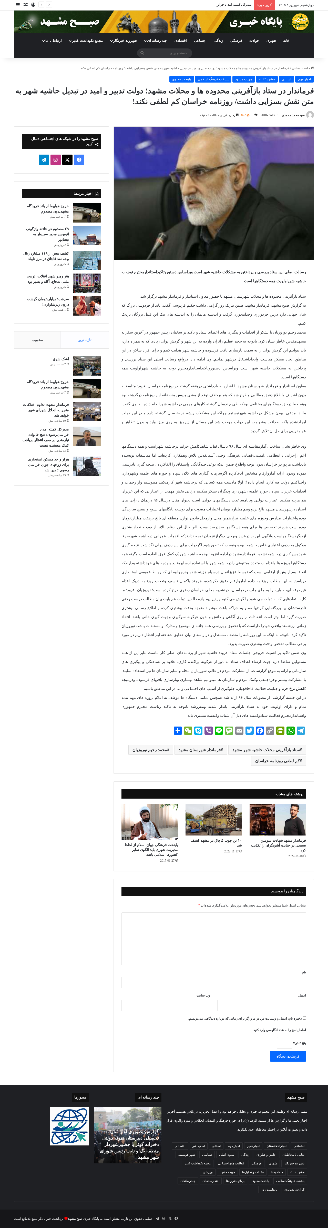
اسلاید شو (198, 1146)
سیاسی (207, 1154)
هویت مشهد (243, 79)
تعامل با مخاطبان (293, 1154)
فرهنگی (236, 41)
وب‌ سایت (203, 995)
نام (304, 972)
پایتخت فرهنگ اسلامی (213, 79)
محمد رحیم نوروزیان (149, 750)
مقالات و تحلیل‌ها (253, 1172)
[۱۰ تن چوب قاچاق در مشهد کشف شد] (214, 820)
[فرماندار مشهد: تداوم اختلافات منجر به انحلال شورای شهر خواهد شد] (87, 411)
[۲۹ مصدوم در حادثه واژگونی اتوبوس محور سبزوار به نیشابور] (87, 235)
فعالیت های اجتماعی (231, 1163)
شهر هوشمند (186, 1154)
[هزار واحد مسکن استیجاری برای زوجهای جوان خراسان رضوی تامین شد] (87, 466)
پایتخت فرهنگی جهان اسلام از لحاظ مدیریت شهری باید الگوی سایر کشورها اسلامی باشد (151, 850)
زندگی (218, 41)
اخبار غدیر (253, 1146)
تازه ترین (84, 340)
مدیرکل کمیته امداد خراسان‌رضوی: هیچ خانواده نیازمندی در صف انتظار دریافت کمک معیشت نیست (183, 4)
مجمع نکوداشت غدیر (87, 41)
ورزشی (208, 1172)
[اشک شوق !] (87, 366)
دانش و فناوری (266, 1154)
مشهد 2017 (267, 79)
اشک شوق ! (59, 359)
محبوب (37, 340)
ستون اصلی (226, 1154)
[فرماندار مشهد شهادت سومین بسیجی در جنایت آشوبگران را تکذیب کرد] (278, 820)
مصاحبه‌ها (277, 1172)
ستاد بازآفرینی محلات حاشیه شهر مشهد (266, 750)
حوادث (254, 41)
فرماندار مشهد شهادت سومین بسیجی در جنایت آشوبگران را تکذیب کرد (278, 845)
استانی (297, 68)
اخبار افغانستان (276, 1146)
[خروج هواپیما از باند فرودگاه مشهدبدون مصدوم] (87, 213)
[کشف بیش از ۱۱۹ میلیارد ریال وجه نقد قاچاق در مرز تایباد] (87, 260)
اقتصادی (181, 41)
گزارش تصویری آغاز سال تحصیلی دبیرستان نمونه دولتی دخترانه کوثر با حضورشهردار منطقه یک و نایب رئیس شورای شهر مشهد (129, 1144)
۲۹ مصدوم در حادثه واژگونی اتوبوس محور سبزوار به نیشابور (47, 234)
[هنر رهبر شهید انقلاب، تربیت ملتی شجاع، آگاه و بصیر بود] (87, 283)
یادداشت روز (269, 1189)
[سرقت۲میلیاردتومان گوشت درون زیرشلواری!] (87, 306)
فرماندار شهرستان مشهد (200, 750)
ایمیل (302, 995)
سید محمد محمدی (293, 115)
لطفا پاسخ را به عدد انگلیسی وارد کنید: (279, 1030)
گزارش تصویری (294, 1189)
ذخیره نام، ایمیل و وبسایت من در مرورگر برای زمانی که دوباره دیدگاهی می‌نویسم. (245, 1018)
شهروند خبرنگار (294, 1163)
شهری (271, 41)
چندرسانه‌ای (187, 1181)
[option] (127, 1135)
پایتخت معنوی (181, 79)
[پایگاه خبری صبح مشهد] (164, 22)
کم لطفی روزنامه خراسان (277, 761)
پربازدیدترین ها (235, 1181)
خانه (286, 41)
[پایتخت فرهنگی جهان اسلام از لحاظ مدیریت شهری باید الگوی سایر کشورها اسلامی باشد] (149, 822)
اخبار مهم (304, 79)
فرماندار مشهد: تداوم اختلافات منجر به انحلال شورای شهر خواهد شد (46, 410)
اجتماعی (200, 41)
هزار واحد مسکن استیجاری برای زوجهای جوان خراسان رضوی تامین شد (48, 464)
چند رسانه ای (157, 41)
